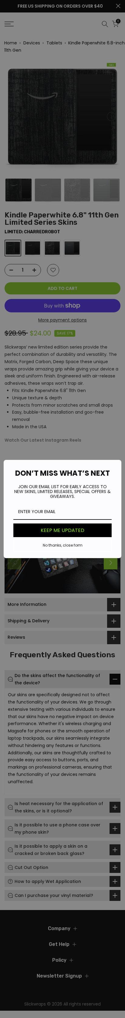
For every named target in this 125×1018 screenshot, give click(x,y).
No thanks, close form (63, 545)
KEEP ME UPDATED (62, 530)
